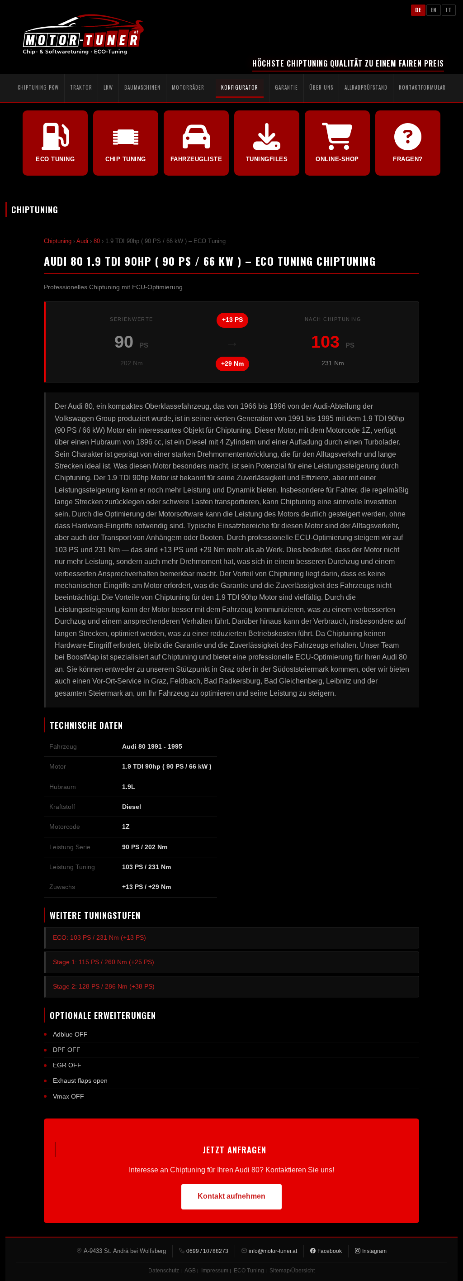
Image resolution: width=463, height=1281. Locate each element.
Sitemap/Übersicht (292, 1270)
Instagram (374, 1251)
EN (433, 10)
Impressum (214, 1270)
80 (97, 241)
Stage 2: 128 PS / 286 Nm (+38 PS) (104, 986)
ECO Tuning (249, 1270)
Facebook (329, 1251)
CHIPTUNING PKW (38, 87)
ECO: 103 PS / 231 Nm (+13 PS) (99, 937)
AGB (190, 1270)
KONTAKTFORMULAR (422, 87)
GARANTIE (286, 87)
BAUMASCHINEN (142, 87)
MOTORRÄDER (188, 87)
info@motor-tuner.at (273, 1251)
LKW (108, 87)
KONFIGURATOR (239, 87)
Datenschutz (163, 1270)
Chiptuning (57, 241)
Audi (82, 241)
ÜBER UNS (321, 87)
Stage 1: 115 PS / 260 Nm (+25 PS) (103, 962)
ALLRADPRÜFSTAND (366, 87)
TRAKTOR (81, 87)
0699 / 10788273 (207, 1251)
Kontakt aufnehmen (231, 1196)
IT (449, 10)
